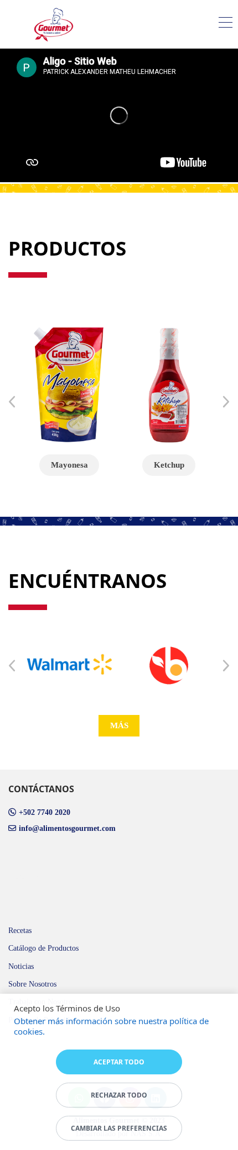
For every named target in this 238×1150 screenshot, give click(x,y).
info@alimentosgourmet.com (67, 828)
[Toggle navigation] (225, 24)
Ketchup (169, 464)
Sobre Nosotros (32, 984)
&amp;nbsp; (27, 876)
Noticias (21, 966)
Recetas (20, 930)
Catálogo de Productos (43, 948)
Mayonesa (69, 464)
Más (119, 725)
